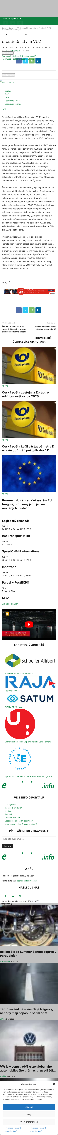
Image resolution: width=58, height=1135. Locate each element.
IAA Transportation (16, 536)
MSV (5, 598)
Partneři (8, 814)
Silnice (3, 1019)
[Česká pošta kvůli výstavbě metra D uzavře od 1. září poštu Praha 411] (29, 419)
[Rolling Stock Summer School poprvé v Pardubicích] (29, 925)
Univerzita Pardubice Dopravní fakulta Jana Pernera (28, 742)
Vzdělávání (5, 961)
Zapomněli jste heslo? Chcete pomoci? (19, 56)
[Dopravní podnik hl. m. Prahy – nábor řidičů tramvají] (29, 292)
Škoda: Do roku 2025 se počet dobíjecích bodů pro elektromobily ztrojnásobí (14, 329)
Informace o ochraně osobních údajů (18, 59)
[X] (20, 23)
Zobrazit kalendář (10, 604)
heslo (4, 50)
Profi (7, 94)
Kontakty (9, 811)
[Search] (5, 109)
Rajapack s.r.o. (11, 691)
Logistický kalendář (13, 104)
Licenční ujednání (12, 817)
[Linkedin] (12, 23)
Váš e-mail (6, 72)
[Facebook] (5, 23)
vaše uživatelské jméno (12, 41)
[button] (54, 1084)
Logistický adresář (13, 100)
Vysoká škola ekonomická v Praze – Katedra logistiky (28, 776)
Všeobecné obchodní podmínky (19, 821)
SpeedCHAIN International (21, 551)
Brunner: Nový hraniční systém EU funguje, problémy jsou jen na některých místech (27, 504)
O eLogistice (10, 804)
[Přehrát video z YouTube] (29, 624)
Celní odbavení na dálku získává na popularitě (45, 327)
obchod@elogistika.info (27, 881)
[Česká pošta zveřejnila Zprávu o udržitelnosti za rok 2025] (29, 365)
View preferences (29, 1122)
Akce (7, 97)
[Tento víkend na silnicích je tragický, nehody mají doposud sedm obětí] (29, 983)
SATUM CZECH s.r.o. (14, 707)
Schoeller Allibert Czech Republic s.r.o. (22, 673)
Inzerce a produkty (13, 808)
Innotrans (9, 567)
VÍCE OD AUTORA (34, 341)
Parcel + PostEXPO (15, 582)
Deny (29, 1114)
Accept (29, 1107)
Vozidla (3, 1076)
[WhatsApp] (32, 310)
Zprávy (8, 91)
